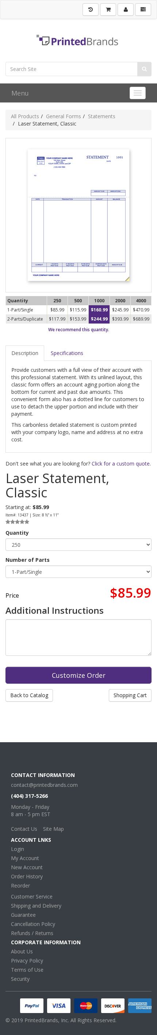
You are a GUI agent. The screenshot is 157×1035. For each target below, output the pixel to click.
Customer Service (32, 896)
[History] (91, 9)
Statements (101, 116)
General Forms (63, 116)
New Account (27, 867)
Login (17, 848)
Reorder (20, 885)
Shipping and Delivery (36, 905)
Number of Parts (27, 559)
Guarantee (23, 914)
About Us (22, 951)
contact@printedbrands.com (44, 784)
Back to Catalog (29, 695)
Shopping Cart (130, 695)
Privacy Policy (27, 960)
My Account (25, 858)
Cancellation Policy (33, 923)
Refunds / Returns (32, 933)
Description (24, 353)
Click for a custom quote (121, 463)
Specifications (67, 353)
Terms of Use (27, 969)
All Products (25, 116)
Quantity (17, 532)
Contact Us (24, 828)
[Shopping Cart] (108, 9)
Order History (27, 876)
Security (20, 978)
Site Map (53, 828)
